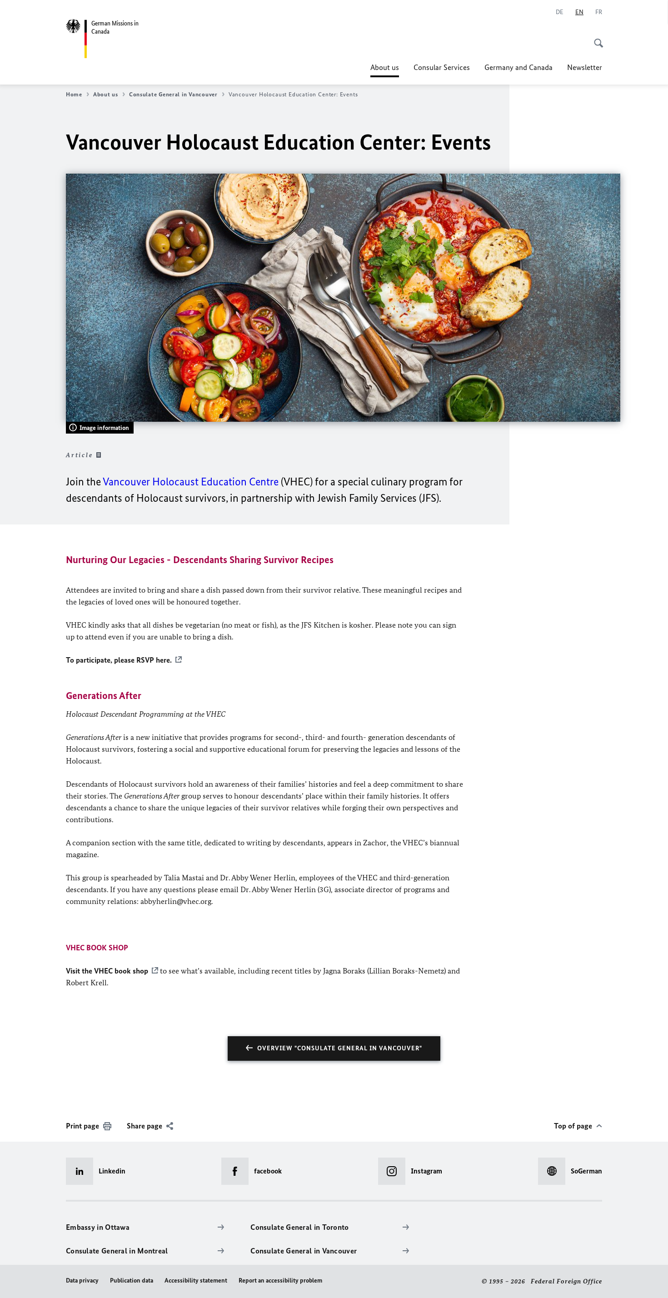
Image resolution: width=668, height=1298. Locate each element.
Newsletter (584, 67)
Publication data (131, 1280)
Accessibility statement (196, 1280)
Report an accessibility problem (280, 1280)
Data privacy (82, 1280)
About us (384, 70)
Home (74, 94)
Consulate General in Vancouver (173, 94)
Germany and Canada (518, 67)
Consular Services (442, 67)
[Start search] (596, 38)
